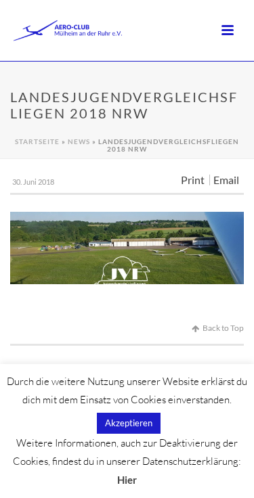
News (79, 141)
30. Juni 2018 (33, 181)
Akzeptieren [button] (128, 422)
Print (193, 180)
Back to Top (223, 328)
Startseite (37, 141)
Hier (127, 480)
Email (226, 180)
